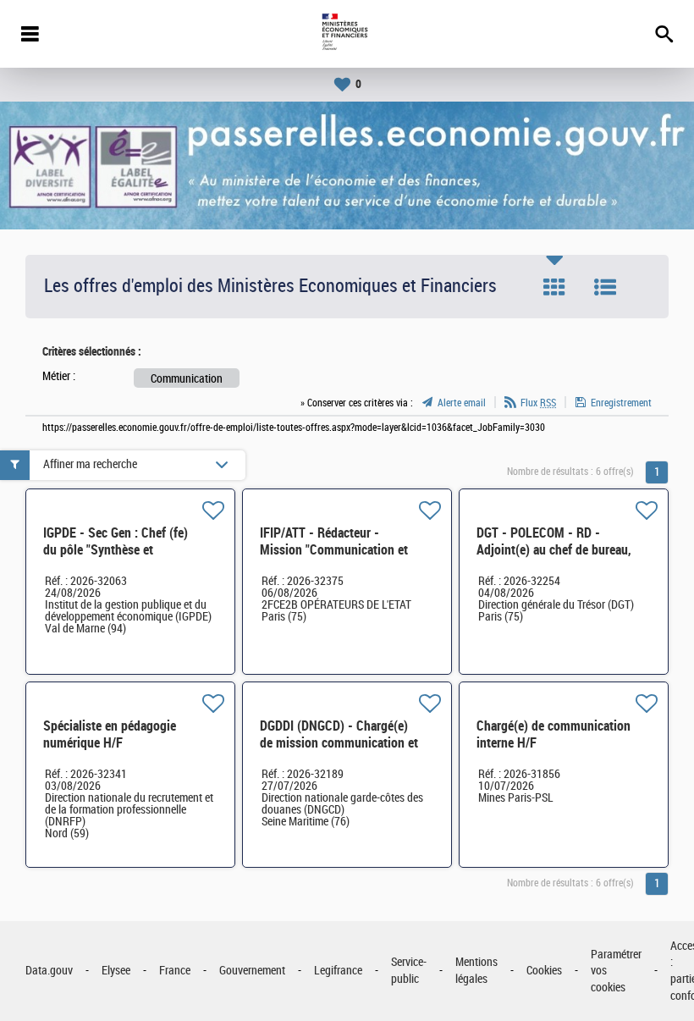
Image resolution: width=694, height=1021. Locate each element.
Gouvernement (252, 970)
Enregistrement (621, 403)
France (174, 970)
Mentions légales (476, 970)
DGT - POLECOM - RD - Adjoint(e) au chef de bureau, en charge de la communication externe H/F (553, 558)
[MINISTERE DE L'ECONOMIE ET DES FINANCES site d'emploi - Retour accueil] (346, 34)
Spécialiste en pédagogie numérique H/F (109, 734)
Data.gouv (49, 970)
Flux (538, 403)
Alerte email (462, 403)
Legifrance (338, 970)
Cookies (544, 970)
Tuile (554, 287)
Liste (605, 287)
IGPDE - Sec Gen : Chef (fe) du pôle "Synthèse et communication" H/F (115, 550)
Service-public (409, 970)
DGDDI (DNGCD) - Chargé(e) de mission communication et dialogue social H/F (339, 743)
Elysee (116, 970)
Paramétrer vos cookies (616, 971)
